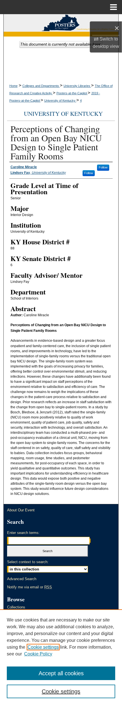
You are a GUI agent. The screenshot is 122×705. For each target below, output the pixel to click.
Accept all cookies (61, 673)
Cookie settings (43, 647)
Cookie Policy (38, 653)
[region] (61, 657)
